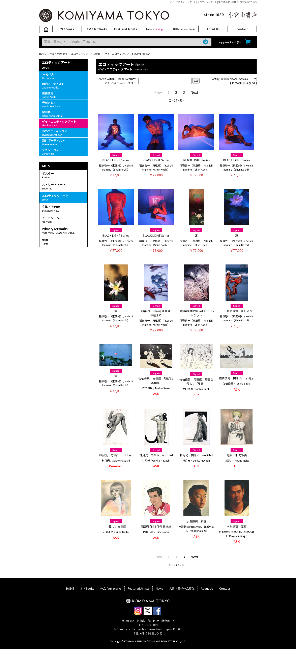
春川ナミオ (51, 104)
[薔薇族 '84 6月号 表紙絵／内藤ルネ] (156, 514)
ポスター (48, 175)
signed (250, 83)
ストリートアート (54, 186)
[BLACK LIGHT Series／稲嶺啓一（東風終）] (116, 148)
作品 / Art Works (96, 29)
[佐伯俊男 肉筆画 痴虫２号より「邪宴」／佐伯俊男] (196, 367)
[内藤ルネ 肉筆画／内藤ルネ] (236, 443)
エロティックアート (55, 197)
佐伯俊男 (49, 95)
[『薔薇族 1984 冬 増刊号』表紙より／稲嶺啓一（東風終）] (156, 299)
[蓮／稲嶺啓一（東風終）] (196, 223)
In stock (237, 83)
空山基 (52, 113)
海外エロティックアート (57, 132)
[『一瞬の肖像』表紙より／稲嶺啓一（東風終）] (237, 299)
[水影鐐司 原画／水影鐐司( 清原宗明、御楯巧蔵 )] (196, 514)
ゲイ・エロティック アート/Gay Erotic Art (128, 53)
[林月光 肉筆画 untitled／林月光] (116, 443)
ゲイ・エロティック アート (59, 123)
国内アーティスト (53, 85)
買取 (184, 29)
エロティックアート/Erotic (86, 53)
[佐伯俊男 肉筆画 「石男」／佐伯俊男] (236, 366)
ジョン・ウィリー (53, 151)
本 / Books (67, 29)
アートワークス (52, 219)
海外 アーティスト (53, 142)
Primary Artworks (58, 230)
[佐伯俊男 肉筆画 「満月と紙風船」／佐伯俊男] (156, 366)
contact (242, 29)
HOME (42, 53)
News (154, 29)
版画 (45, 241)
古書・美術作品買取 (182, 588)
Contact (224, 588)
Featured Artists (125, 29)
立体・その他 (51, 208)
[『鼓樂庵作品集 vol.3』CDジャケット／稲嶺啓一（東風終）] (196, 299)
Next (194, 92)
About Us (213, 29)
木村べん (48, 76)
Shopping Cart (228, 42)
